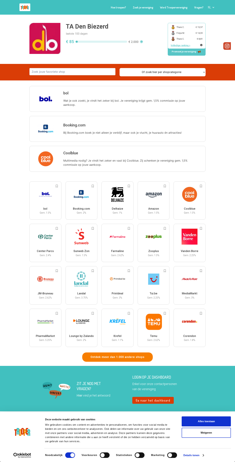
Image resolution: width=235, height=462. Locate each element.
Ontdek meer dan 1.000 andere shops (117, 357)
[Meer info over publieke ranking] (201, 45)
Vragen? (198, 7)
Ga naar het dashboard (153, 400)
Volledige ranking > (180, 45)
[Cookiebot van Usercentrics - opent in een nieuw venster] (22, 455)
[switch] (105, 455)
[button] (211, 7)
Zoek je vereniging (143, 7)
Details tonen (191, 455)
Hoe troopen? (118, 7)
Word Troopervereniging (173, 7)
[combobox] (72, 71)
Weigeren (206, 432)
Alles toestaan (206, 421)
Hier (79, 395)
